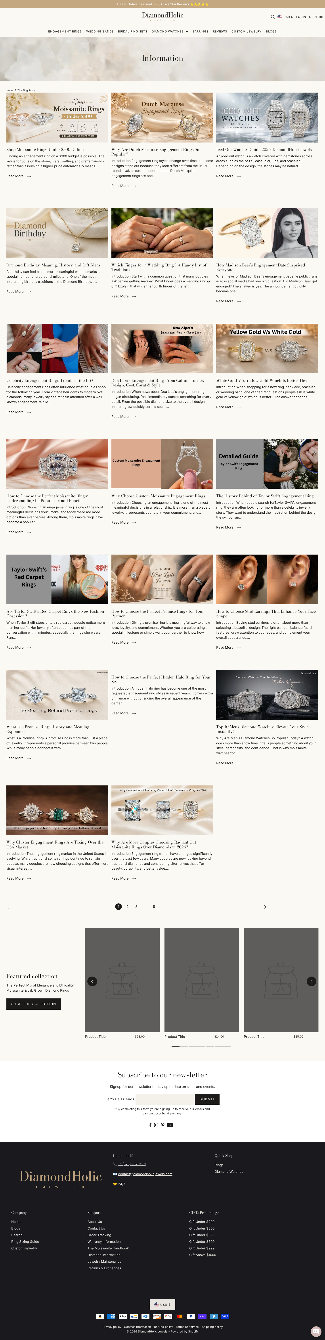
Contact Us (96, 1228)
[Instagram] (156, 1124)
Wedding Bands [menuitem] (100, 31)
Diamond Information (104, 1255)
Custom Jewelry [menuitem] (246, 31)
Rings (219, 1165)
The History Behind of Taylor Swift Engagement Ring (265, 496)
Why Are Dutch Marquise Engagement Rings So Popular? (155, 151)
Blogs (15, 1228)
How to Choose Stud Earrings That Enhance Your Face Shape (266, 613)
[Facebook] (150, 1124)
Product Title (95, 1036)
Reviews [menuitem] (220, 31)
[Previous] (92, 981)
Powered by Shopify (185, 1331)
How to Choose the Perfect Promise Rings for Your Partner (157, 613)
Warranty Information (104, 1241)
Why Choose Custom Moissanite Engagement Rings (158, 496)
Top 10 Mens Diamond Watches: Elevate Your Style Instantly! (262, 729)
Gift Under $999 (201, 1248)
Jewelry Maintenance (105, 1261)
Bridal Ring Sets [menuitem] (132, 31)
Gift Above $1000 (202, 1255)
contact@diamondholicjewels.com (145, 1174)
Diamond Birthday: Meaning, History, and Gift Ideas (53, 265)
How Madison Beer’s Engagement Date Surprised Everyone (260, 267)
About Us (95, 1222)
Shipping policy (212, 1327)
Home (9, 90)
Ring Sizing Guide (25, 1241)
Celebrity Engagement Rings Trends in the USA (50, 380)
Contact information (137, 1327)
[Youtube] (170, 1124)
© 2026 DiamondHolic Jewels (146, 1331)
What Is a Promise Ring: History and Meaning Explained (48, 729)
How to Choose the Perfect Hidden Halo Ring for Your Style (161, 679)
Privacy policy (112, 1327)
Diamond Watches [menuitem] (168, 31)
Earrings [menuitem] (200, 31)
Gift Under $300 (201, 1228)
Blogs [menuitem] (271, 31)
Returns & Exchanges (104, 1268)
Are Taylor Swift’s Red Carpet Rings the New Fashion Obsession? (55, 613)
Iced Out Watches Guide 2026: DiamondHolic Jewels (264, 149)
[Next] (265, 907)
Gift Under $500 (201, 1241)
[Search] (273, 17)
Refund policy (163, 1327)
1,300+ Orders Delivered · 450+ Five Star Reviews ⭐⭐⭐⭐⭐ (163, 4)
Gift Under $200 (201, 1222)
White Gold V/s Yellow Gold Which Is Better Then (262, 380)
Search (17, 1235)
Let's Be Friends (119, 1099)
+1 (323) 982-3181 (132, 1164)
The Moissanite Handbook (108, 1248)
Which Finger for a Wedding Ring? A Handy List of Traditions (158, 267)
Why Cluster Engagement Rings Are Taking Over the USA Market (54, 844)
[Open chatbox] (316, 1331)
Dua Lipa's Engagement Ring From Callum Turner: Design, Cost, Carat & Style (157, 382)
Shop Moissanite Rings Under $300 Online (45, 149)
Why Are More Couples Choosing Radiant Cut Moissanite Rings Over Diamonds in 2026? (153, 844)
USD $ (288, 17)
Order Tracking (99, 1235)
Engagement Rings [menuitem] (65, 31)
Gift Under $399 (201, 1235)
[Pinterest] (162, 1124)
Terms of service (187, 1327)
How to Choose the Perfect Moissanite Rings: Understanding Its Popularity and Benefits (47, 498)
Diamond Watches (229, 1171)
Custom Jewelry (24, 1248)
